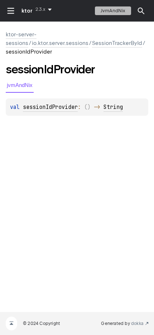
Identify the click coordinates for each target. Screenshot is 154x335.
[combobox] (45, 9)
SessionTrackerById (117, 43)
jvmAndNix (113, 10)
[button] (141, 11)
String (113, 107)
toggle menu (11, 11)
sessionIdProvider (50, 107)
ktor (27, 11)
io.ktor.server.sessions (60, 43)
